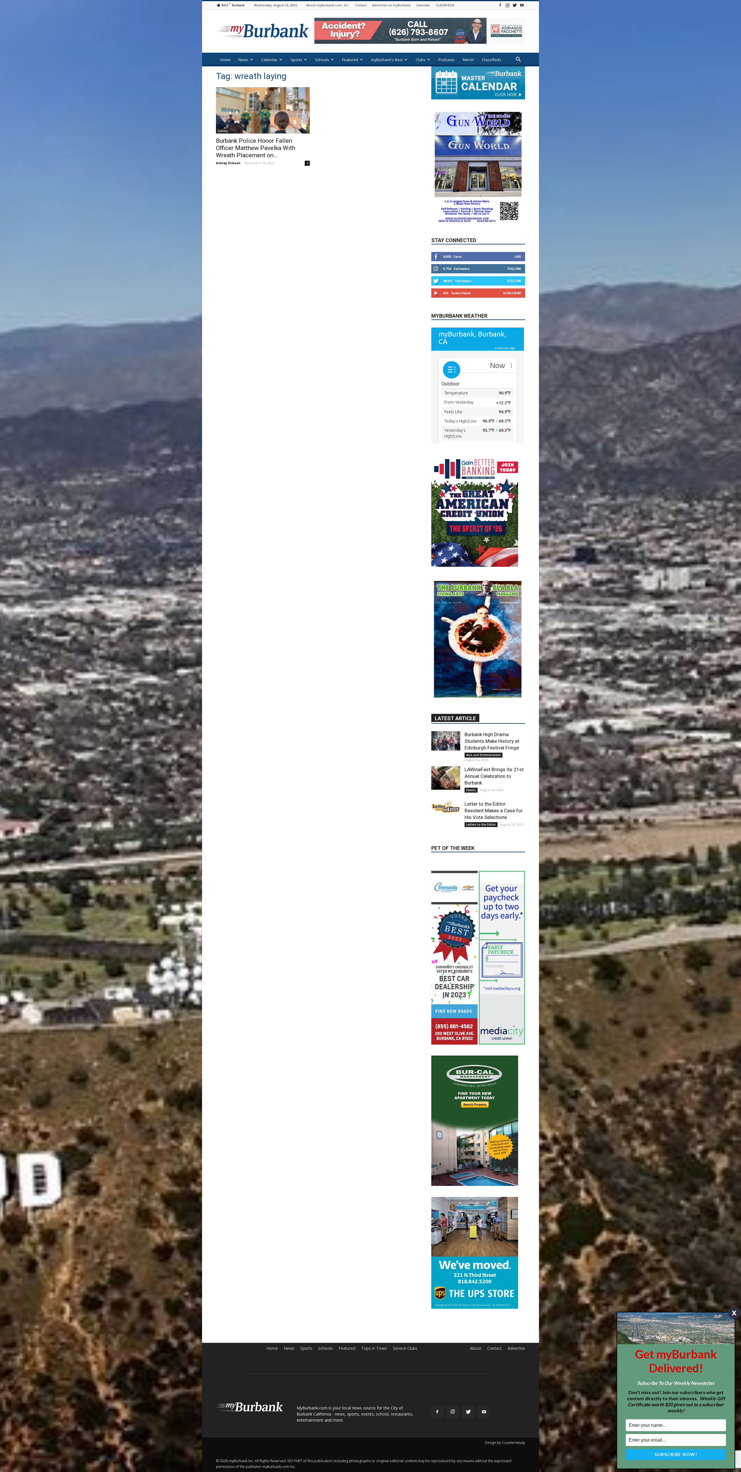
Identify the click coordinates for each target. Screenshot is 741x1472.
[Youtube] (522, 5)
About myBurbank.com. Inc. (327, 5)
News (243, 59)
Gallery (223, 131)
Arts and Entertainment (483, 770)
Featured (350, 59)
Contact (361, 5)
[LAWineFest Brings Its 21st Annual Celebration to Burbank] (445, 793)
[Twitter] (514, 5)
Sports (296, 59)
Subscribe (512, 310)
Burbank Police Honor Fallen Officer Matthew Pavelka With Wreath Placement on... (255, 148)
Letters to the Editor (481, 840)
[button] (518, 60)
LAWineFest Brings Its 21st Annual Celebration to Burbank (494, 791)
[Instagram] (507, 5)
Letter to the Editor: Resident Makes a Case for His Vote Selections (494, 825)
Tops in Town (374, 1375)
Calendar (423, 5)
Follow (514, 286)
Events (471, 805)
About (475, 1375)
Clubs (420, 59)
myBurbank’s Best (387, 59)
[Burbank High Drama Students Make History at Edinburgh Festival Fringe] (445, 756)
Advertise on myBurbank (391, 5)
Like (517, 274)
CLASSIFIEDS (445, 5)
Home (225, 59)
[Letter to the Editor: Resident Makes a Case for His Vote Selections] (445, 822)
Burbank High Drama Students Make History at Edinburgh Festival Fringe (492, 756)
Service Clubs (405, 1375)
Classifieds (491, 59)
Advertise (516, 1375)
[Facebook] (500, 5)
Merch (468, 59)
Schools (322, 59)
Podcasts (447, 59)
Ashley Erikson (228, 163)
